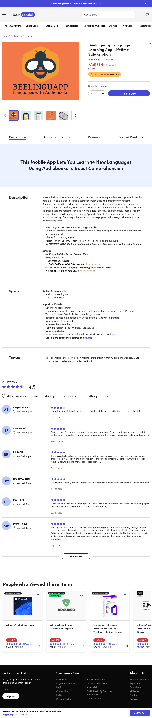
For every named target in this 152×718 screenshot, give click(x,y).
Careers (134, 699)
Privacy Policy (63, 699)
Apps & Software (13, 25)
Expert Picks (136, 683)
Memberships (71, 25)
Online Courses (33, 25)
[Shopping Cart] (147, 14)
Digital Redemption (66, 683)
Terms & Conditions (96, 683)
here (112, 334)
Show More (76, 556)
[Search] (86, 15)
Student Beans (94, 698)
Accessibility (92, 687)
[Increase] (103, 94)
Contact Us (62, 691)
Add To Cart (129, 93)
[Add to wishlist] (150, 44)
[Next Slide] (75, 115)
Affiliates (134, 691)
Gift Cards (128, 25)
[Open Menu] (5, 15)
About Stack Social (140, 679)
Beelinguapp (101, 85)
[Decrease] (91, 94)
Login (59, 687)
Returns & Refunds (96, 679)
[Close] (145, 4)
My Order (61, 679)
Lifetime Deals (53, 25)
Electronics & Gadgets (94, 25)
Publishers (135, 687)
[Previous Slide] (5, 115)
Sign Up (11, 696)
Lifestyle (113, 25)
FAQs (59, 695)
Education (28, 35)
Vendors (134, 695)
